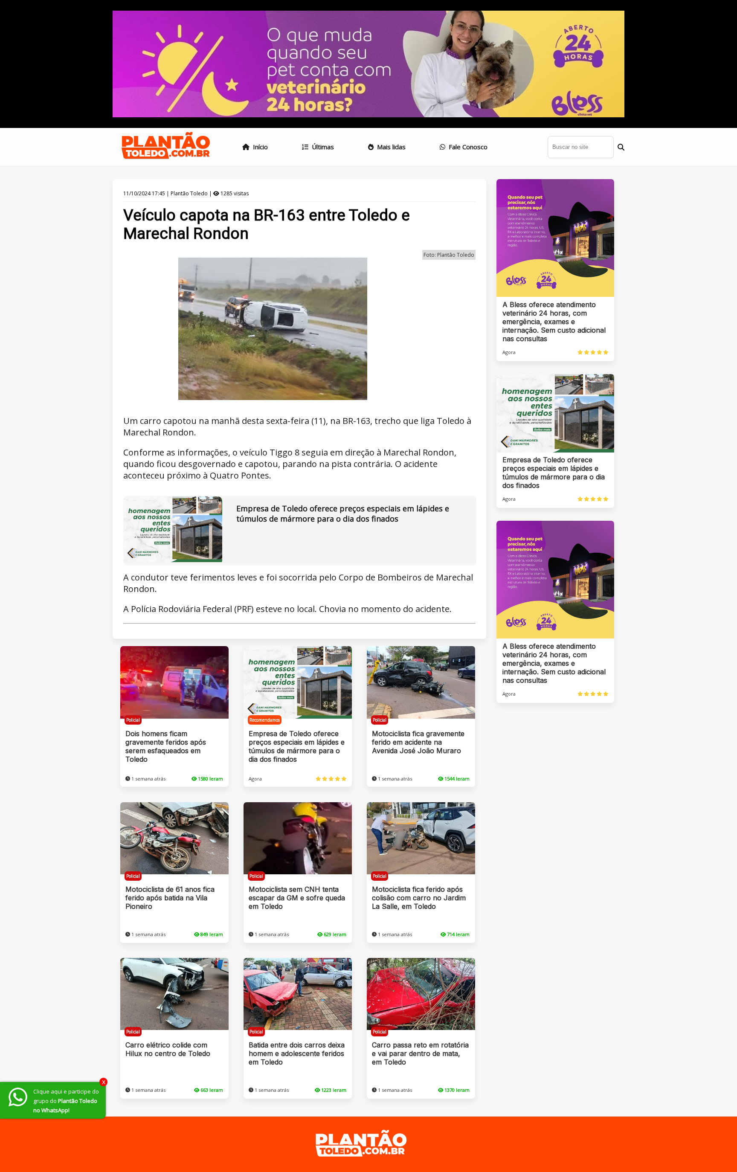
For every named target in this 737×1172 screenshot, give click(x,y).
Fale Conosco (467, 146)
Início (259, 146)
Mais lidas (390, 146)
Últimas (322, 146)
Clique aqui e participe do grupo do (66, 1101)
